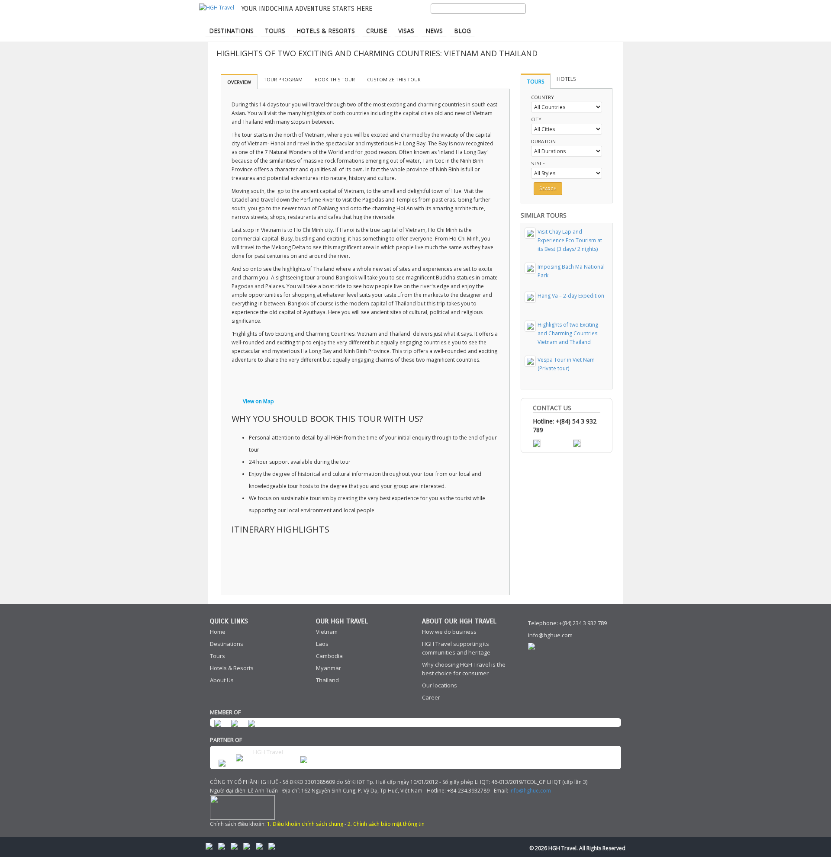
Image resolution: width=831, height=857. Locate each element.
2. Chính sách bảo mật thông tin (386, 824)
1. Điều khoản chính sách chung (305, 824)
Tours (275, 30)
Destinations (231, 30)
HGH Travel (268, 752)
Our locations (439, 685)
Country (542, 97)
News (434, 30)
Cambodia (329, 656)
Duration (543, 141)
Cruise (376, 30)
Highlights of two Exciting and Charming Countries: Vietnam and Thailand (568, 333)
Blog (462, 30)
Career (431, 697)
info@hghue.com (550, 635)
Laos (322, 644)
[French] (579, 20)
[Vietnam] (610, 20)
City (536, 119)
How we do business (449, 632)
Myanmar (328, 668)
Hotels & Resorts (325, 30)
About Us (222, 680)
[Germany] (595, 20)
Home (217, 632)
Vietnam (327, 632)
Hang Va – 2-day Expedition (571, 295)
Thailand (327, 680)
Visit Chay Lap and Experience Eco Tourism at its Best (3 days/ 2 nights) (570, 240)
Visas (406, 30)
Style (538, 163)
